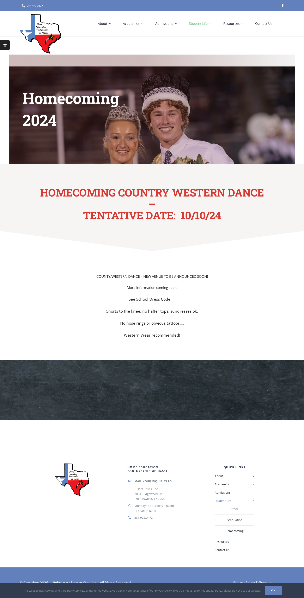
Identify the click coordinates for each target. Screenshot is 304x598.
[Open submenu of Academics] (253, 484)
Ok (273, 590)
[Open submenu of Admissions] (253, 493)
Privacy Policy (244, 582)
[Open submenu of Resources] (253, 542)
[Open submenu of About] (253, 476)
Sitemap (265, 582)
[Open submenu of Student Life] (253, 501)
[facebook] (282, 5)
